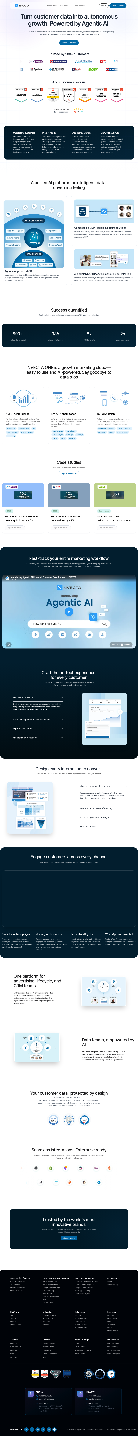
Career (12, 1354)
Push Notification (113, 1350)
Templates (111, 1324)
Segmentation (15, 1284)
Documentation (48, 1347)
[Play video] (69, 611)
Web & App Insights (50, 1281)
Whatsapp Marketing (82, 1290)
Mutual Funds (48, 1318)
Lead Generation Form (51, 1297)
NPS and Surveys (49, 1290)
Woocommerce (15, 1324)
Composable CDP (16, 1290)
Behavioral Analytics (17, 1287)
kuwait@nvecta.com (96, 1399)
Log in (103, 6)
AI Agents (110, 1281)
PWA (44, 1300)
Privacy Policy (47, 1350)
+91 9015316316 (45, 1396)
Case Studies (112, 1318)
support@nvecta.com (46, 1399)
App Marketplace (81, 1327)
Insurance (46, 1321)
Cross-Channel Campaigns (84, 1284)
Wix (11, 1315)
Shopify (13, 1318)
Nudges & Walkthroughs (51, 1287)
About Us (13, 1343)
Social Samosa (80, 1347)
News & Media (15, 1347)
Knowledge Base (49, 1343)
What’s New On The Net (83, 1350)
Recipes (78, 1315)
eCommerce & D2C (49, 1315)
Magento (13, 1321)
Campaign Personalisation (84, 1287)
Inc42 (77, 1343)
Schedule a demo (118, 6)
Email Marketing (113, 1343)
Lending (46, 1324)
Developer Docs (80, 1321)
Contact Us (14, 1350)
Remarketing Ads (113, 1354)
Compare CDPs (112, 1330)
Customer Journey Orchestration (86, 1281)
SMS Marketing (112, 1347)
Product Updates (81, 1324)
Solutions (13, 1357)
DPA (44, 1357)
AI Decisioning (112, 1284)
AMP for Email (48, 1303)
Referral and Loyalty (82, 1294)
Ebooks (109, 1327)
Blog (109, 1321)
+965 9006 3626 (95, 1396)
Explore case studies (69, 474)
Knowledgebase (81, 1318)
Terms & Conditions (50, 1354)
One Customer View (17, 1281)
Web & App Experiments (51, 1284)
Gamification (47, 1294)
